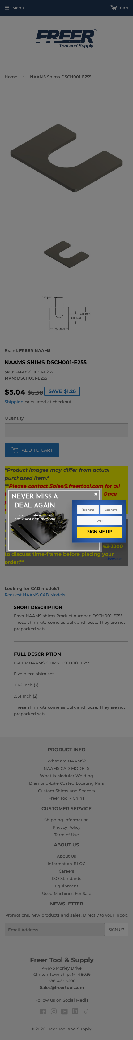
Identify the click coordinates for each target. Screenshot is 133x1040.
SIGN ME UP (100, 532)
